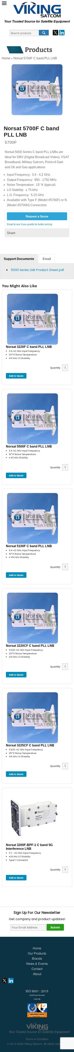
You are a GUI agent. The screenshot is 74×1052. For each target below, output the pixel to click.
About (37, 974)
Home (6, 58)
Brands (37, 958)
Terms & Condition (37, 1039)
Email (47, 259)
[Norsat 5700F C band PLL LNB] (37, 89)
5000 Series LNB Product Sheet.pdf (37, 270)
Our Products (37, 953)
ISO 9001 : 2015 (37, 994)
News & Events (37, 963)
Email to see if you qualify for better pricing (29, 224)
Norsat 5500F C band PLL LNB (29, 446)
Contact (37, 968)
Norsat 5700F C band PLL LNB (35, 58)
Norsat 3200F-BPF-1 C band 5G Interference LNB (29, 846)
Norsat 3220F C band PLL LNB (29, 346)
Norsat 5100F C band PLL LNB (29, 546)
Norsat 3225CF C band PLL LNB (30, 745)
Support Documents (19, 259)
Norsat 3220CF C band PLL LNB (30, 645)
